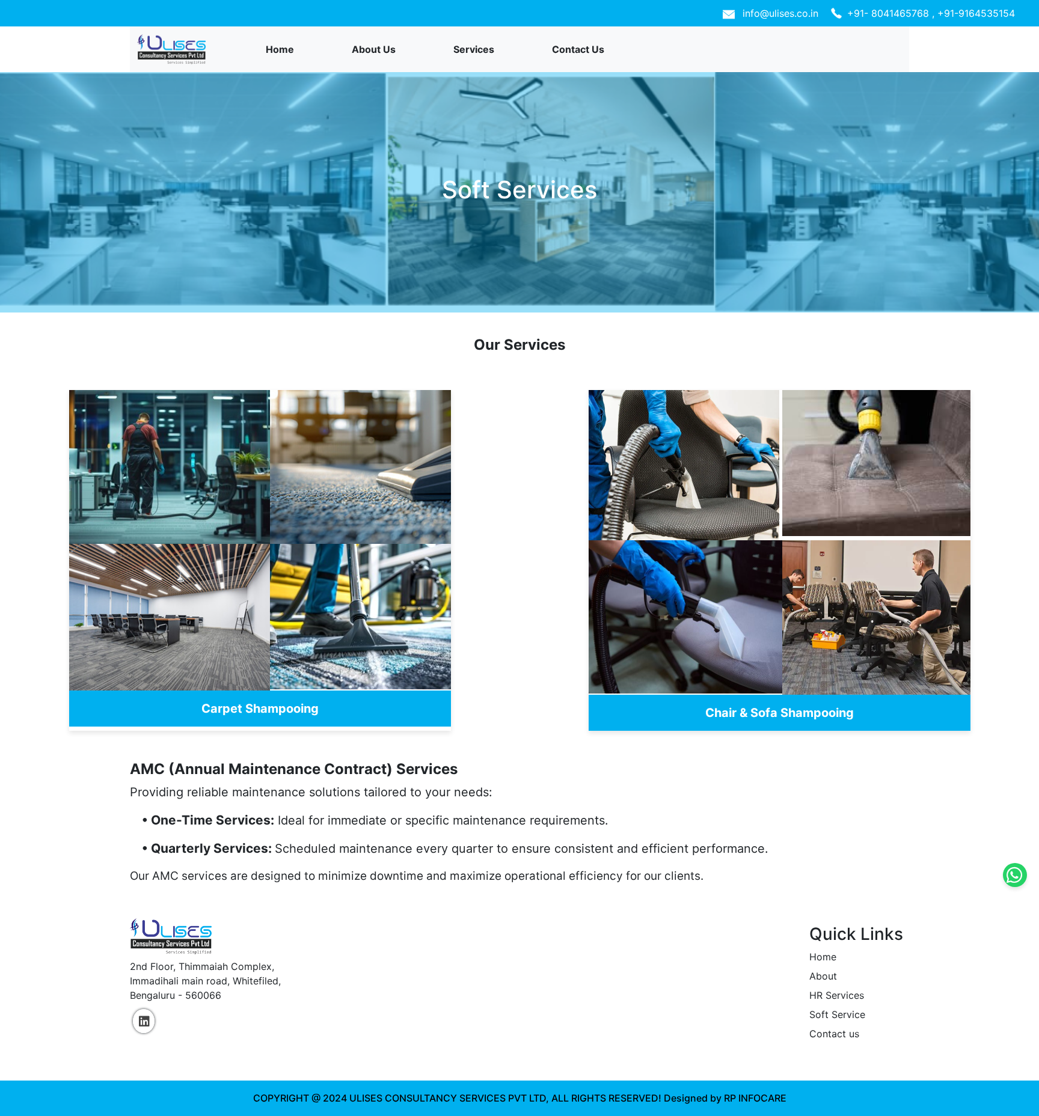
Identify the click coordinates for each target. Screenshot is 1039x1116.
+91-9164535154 (976, 13)
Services (473, 49)
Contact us (834, 1034)
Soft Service (837, 1014)
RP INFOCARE (755, 1098)
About (823, 976)
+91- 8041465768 (889, 13)
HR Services (836, 995)
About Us (374, 49)
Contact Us (578, 49)
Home (280, 49)
